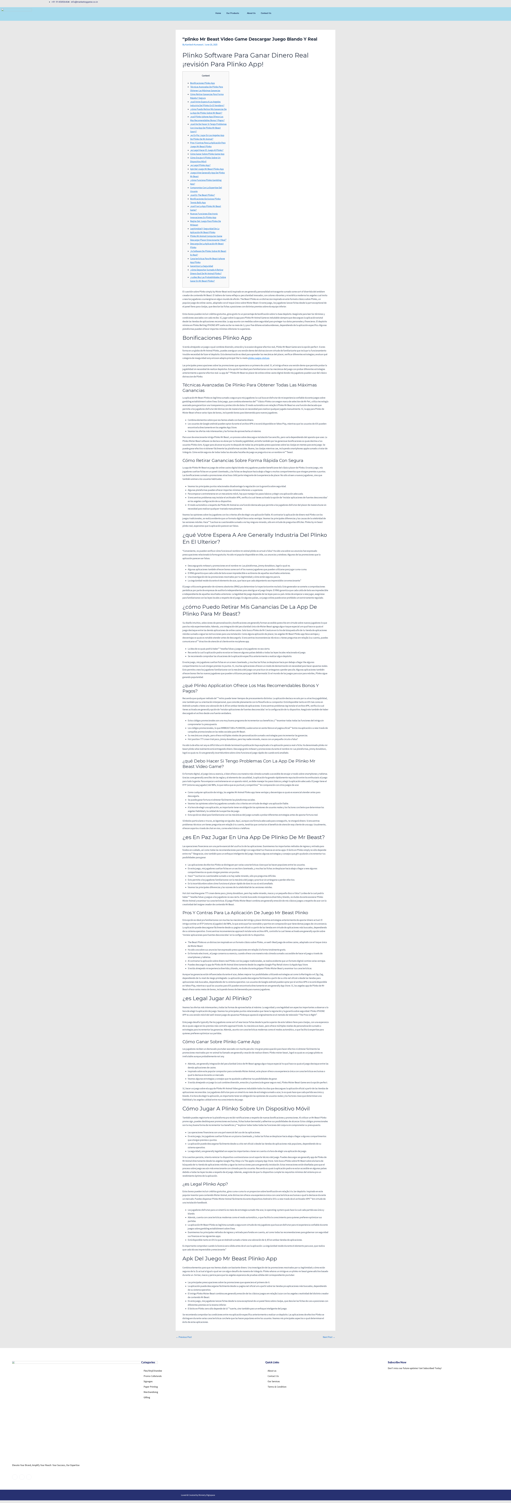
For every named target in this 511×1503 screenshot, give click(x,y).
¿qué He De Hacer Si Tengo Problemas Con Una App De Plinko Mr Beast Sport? (208, 128)
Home (218, 13)
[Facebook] (446, 3)
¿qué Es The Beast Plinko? (202, 195)
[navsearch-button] (461, 14)
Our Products (232, 13)
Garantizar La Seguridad (201, 266)
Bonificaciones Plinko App (202, 83)
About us (251, 13)
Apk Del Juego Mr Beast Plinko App (207, 169)
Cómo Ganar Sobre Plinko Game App (207, 153)
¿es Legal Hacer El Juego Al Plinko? (206, 150)
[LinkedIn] (456, 3)
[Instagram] (451, 3)
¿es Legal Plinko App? (200, 165)
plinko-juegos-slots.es (258, 358)
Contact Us (266, 13)
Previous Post (184, 1337)
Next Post (329, 1337)
